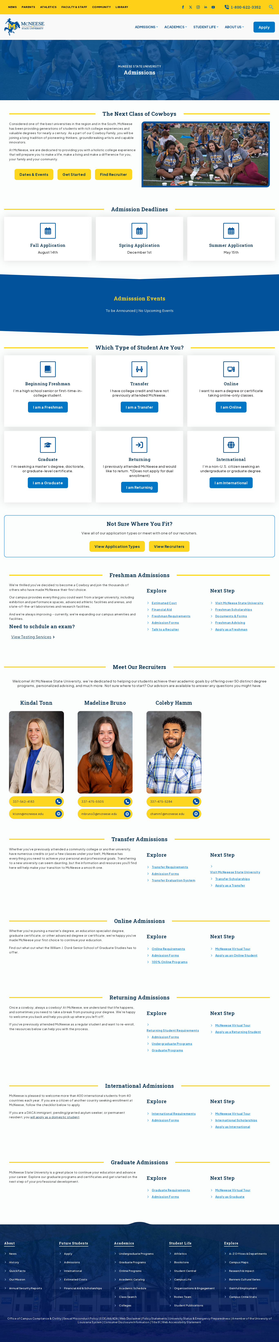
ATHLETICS (48, 7)
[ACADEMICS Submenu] (185, 27)
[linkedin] (205, 7)
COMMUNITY (101, 7)
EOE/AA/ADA (109, 1318)
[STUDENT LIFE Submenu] (217, 27)
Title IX (155, 1322)
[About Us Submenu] (242, 27)
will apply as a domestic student (54, 1117)
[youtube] (213, 7)
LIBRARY (122, 7)
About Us (233, 27)
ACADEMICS (174, 27)
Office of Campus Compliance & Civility (34, 1318)
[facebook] (183, 7)
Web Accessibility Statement (181, 1322)
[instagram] (198, 7)
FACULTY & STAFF (74, 7)
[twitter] (190, 7)
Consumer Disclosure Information (127, 1322)
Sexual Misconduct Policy (80, 1318)
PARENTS (28, 7)
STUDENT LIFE (204, 27)
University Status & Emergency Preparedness (199, 1318)
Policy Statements (154, 1318)
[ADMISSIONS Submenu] (156, 27)
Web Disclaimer (130, 1318)
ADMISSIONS (145, 27)
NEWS (12, 7)
